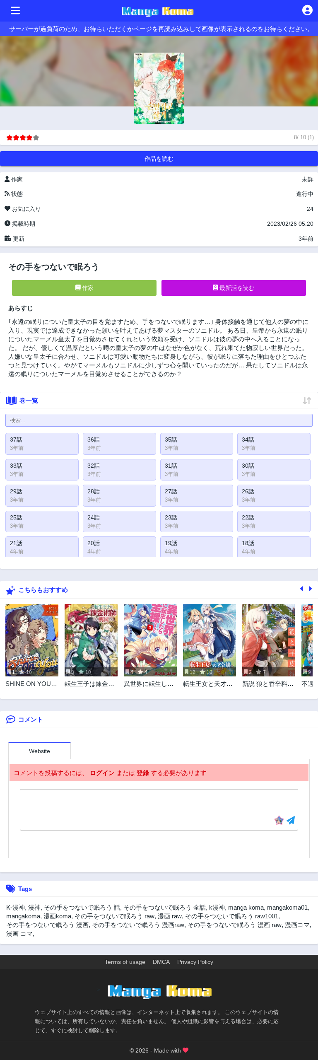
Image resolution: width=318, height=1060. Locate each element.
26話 (248, 491)
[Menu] (15, 11)
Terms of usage (125, 962)
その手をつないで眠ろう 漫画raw (138, 924)
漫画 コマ (19, 933)
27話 (171, 491)
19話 (171, 543)
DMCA (161, 962)
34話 (248, 439)
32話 (93, 465)
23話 (171, 517)
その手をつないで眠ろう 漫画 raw (235, 924)
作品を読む (159, 158)
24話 (93, 517)
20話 (93, 543)
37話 (16, 439)
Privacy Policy (195, 962)
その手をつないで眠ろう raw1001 (231, 916)
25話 (16, 517)
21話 (16, 543)
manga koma (246, 907)
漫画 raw (170, 916)
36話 (93, 439)
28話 (93, 491)
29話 (16, 491)
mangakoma (23, 916)
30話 (248, 465)
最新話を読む (236, 288)
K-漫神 (15, 907)
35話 (171, 439)
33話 (16, 465)
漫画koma (57, 916)
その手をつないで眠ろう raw (114, 916)
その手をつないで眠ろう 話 (82, 907)
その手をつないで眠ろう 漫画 (47, 924)
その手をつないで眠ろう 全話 (164, 907)
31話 (171, 465)
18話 (248, 543)
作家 (87, 288)
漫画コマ (297, 924)
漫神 (34, 907)
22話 (248, 517)
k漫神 (217, 907)
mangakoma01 (287, 907)
